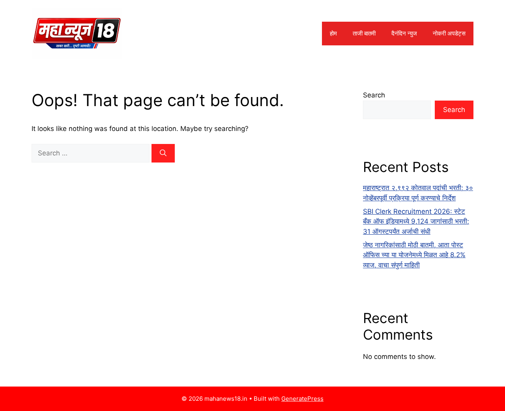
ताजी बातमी (364, 33)
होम (333, 33)
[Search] (163, 153)
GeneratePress (302, 398)
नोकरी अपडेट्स (449, 33)
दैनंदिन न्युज (404, 33)
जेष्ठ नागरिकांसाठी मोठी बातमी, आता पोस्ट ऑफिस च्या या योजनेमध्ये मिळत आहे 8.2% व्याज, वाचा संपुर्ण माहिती (414, 255)
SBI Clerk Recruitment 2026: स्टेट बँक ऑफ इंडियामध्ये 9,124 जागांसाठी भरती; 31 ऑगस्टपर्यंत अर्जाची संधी (416, 221)
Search (374, 95)
